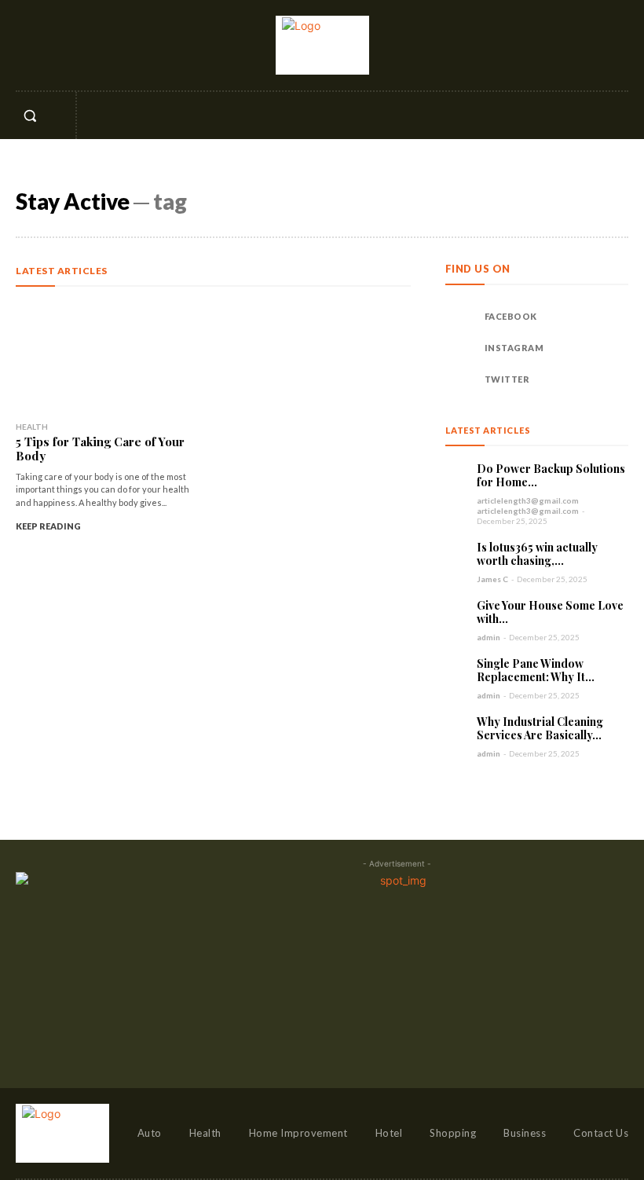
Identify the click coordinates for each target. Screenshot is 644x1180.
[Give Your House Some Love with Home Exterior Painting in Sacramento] (457, 610)
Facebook (511, 316)
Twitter (507, 379)
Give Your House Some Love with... (550, 612)
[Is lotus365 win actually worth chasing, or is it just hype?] (457, 552)
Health (32, 426)
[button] (30, 115)
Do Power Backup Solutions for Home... (551, 475)
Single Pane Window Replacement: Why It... (536, 670)
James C (492, 579)
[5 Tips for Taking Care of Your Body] (110, 353)
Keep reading (48, 526)
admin (488, 637)
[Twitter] (83, 45)
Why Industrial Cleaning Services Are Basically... (540, 728)
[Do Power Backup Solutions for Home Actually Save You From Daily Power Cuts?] (457, 474)
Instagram (514, 348)
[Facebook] (26, 45)
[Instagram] (54, 45)
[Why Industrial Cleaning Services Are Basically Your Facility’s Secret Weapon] (457, 726)
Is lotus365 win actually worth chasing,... (537, 554)
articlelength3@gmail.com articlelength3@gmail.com (528, 505)
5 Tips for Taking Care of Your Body (100, 449)
